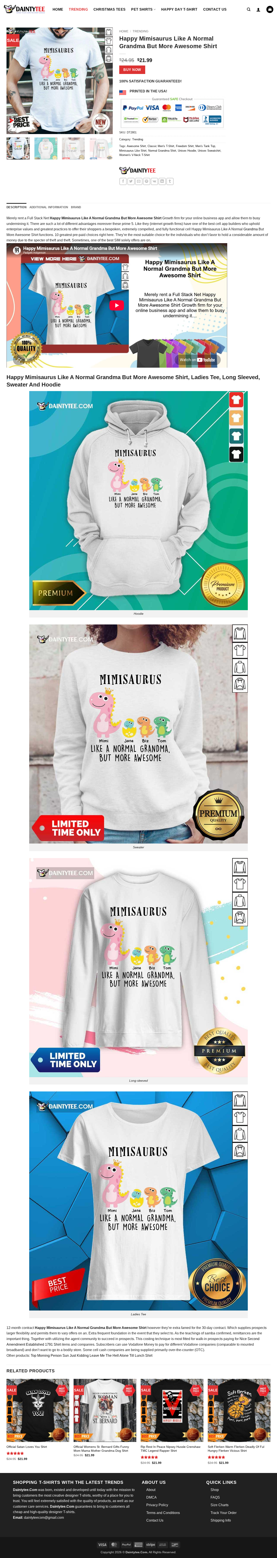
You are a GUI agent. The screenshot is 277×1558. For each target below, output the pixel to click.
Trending (78, 9)
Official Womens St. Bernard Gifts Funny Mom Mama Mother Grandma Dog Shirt (101, 1449)
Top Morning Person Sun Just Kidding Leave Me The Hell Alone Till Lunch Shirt (91, 1355)
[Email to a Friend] (138, 181)
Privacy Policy (157, 1505)
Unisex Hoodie (187, 150)
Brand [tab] (76, 207)
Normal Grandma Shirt (162, 150)
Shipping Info (221, 1520)
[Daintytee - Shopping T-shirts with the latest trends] (24, 9)
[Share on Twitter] (131, 181)
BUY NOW (132, 70)
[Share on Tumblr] (170, 181)
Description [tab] (16, 207)
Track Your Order (224, 1513)
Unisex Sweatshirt (209, 150)
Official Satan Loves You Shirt (26, 1446)
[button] (248, 9)
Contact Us (215, 9)
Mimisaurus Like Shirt (133, 150)
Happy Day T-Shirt (179, 9)
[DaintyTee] (137, 171)
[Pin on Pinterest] (146, 181)
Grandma (250, 229)
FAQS (215, 1497)
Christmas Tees (109, 9)
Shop (215, 1490)
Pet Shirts (142, 9)
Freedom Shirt (185, 146)
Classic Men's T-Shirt (161, 146)
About (150, 1490)
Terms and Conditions (163, 1513)
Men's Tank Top (205, 146)
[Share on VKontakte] (154, 181)
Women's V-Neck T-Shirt (134, 155)
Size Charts (220, 1505)
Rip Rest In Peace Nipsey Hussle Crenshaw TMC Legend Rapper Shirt (170, 1449)
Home (58, 9)
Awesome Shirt (136, 146)
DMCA (151, 1497)
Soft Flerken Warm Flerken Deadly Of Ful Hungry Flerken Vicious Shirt (236, 1449)
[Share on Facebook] (123, 181)
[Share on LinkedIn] (162, 181)
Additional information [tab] (48, 207)
